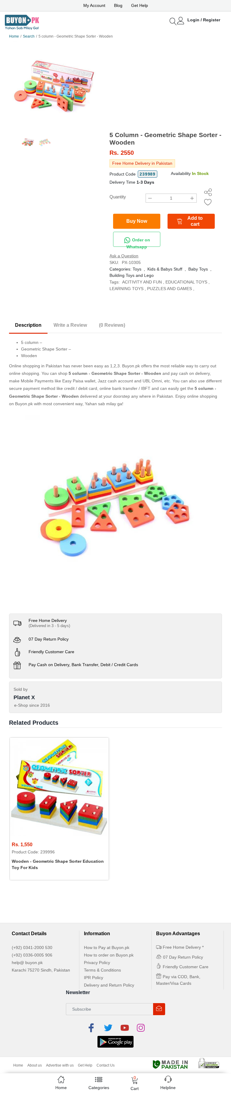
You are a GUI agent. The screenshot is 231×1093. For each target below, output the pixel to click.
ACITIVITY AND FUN (142, 282)
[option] (54, 86)
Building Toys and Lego (131, 275)
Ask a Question (123, 255)
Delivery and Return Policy (109, 985)
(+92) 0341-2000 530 (32, 947)
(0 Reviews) (112, 325)
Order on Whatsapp (138, 242)
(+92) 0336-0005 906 (32, 955)
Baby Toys (198, 269)
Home (14, 36)
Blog (118, 5)
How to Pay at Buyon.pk (106, 947)
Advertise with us (60, 1065)
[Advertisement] (165, 86)
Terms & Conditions (102, 970)
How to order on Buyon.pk (109, 955)
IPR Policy (93, 977)
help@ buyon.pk (27, 962)
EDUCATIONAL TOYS (186, 282)
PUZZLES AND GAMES (169, 288)
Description (28, 325)
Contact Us (106, 1065)
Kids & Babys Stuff (164, 269)
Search (29, 36)
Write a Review (70, 325)
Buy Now (136, 221)
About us (34, 1065)
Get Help (139, 5)
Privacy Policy (97, 962)
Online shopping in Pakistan (35, 365)
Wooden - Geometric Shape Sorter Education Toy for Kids (58, 864)
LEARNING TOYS (126, 288)
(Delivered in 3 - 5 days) (49, 625)
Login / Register (203, 19)
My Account (94, 5)
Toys (137, 269)
